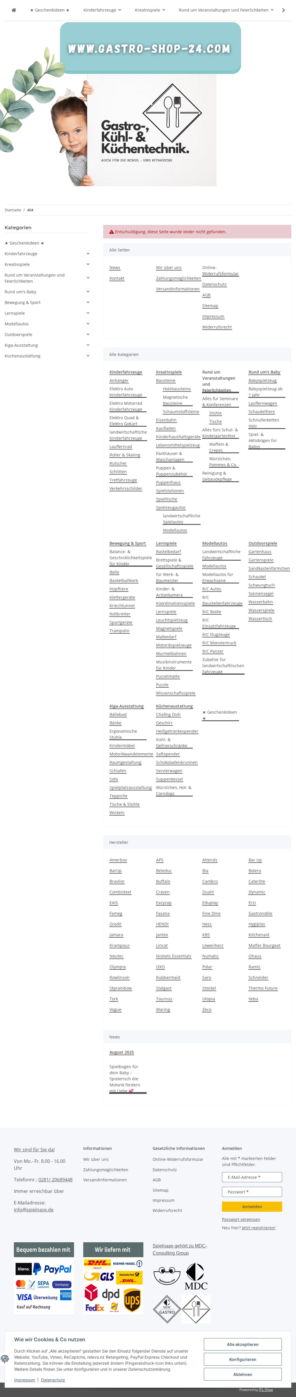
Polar (207, 966)
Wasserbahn (261, 602)
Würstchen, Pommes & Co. (223, 461)
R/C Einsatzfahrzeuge (219, 623)
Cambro (210, 881)
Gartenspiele (261, 560)
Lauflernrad (121, 446)
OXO (160, 966)
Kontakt (117, 278)
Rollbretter (120, 614)
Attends (209, 860)
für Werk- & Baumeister (167, 577)
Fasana (163, 913)
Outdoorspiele (18, 334)
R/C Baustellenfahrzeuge (222, 600)
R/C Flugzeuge (216, 634)
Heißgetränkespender (177, 731)
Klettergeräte (122, 597)
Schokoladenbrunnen (177, 762)
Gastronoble (260, 913)
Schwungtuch (262, 585)
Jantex (162, 934)
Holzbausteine (177, 388)
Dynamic (257, 892)
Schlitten (118, 471)
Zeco (206, 1009)
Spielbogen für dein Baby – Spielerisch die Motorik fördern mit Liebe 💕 (125, 1079)
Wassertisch (260, 618)
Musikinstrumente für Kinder (174, 665)
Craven (163, 892)
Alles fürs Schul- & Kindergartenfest (220, 433)
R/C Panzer (212, 651)
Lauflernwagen (263, 403)
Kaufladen (166, 428)
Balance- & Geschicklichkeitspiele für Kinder (131, 557)
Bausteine (165, 380)
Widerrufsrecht (217, 327)
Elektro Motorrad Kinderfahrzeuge (126, 406)
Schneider (258, 977)
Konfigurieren (242, 1359)
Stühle (215, 413)
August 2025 (122, 1052)
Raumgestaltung (125, 762)
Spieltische (166, 499)
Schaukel (257, 576)
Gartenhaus (260, 551)
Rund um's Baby (20, 291)
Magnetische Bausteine (175, 400)
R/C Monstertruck (219, 643)
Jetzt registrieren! (258, 1227)
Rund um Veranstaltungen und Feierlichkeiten (35, 278)
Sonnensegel (261, 593)
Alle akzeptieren (243, 1344)
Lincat (162, 945)
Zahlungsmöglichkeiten (178, 278)
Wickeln (117, 812)
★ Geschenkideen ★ (219, 715)
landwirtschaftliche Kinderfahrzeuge (128, 435)
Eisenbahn (166, 420)
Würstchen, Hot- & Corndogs (173, 790)
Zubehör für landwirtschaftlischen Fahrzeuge (223, 665)
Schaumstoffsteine (181, 411)
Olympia (118, 966)
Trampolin (120, 630)
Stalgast (163, 988)
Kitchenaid (259, 934)
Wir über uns (169, 267)
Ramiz (254, 966)
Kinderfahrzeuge (21, 253)
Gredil (115, 924)
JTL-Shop (266, 1389)
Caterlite (257, 881)
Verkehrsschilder (126, 488)
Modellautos (175, 530)
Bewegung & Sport (22, 302)
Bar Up (255, 860)
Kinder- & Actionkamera (169, 592)
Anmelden (252, 1206)
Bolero (255, 870)
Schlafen (118, 770)
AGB (206, 295)
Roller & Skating (125, 455)
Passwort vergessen (241, 1219)
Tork (114, 998)
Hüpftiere (119, 589)
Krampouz (120, 945)
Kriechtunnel (122, 605)
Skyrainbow (121, 988)
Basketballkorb (124, 580)
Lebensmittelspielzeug (178, 445)
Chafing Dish (168, 714)
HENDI (162, 924)
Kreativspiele (17, 264)
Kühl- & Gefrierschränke (171, 742)
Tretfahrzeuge (123, 480)
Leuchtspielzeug (172, 620)
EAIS (114, 902)
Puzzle (162, 684)
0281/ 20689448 (55, 1179)
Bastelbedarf (168, 551)
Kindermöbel (122, 745)
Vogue (115, 1009)
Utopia (208, 998)
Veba (253, 998)
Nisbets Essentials (173, 956)
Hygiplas (257, 924)
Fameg (116, 913)
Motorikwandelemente (131, 754)
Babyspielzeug (263, 380)
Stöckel (209, 988)
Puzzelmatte (168, 676)
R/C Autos (211, 589)
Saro (206, 977)
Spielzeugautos (171, 507)
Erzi (252, 902)
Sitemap (210, 305)
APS (159, 860)
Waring (163, 1009)
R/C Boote (211, 611)
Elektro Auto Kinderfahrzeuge (126, 392)
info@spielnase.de (33, 1209)
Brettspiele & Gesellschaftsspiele (174, 563)
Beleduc (164, 870)
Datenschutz (53, 1379)
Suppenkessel (169, 779)
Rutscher (118, 463)
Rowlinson (120, 977)
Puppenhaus (168, 482)
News (115, 267)
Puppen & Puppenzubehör (171, 471)
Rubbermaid (168, 977)
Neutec (116, 956)
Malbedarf (166, 636)
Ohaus (255, 956)
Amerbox (118, 860)
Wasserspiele (261, 610)
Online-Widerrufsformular (220, 270)
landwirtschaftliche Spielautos (181, 519)
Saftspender (168, 754)
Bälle (114, 572)
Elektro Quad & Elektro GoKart (124, 420)
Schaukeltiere (262, 411)
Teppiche (118, 796)
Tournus (164, 998)
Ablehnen (242, 1374)
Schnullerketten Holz (264, 423)
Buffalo (163, 881)
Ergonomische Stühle (123, 734)
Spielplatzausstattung (131, 787)
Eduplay (210, 902)
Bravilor (117, 881)
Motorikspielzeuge (174, 645)
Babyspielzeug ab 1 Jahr (266, 392)
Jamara (116, 934)
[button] (280, 10)
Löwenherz (212, 945)
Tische (215, 421)
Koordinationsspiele (175, 603)
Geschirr (164, 722)
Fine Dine (211, 913)
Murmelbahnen (171, 653)
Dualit (208, 892)
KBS (206, 934)
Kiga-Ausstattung (21, 345)
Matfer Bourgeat (264, 945)
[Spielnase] (14, 10)
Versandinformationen (178, 289)
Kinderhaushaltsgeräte (178, 436)
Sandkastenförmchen (269, 568)
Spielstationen (170, 490)
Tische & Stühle (125, 804)
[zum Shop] (148, 102)
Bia (205, 870)
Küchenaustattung (22, 356)
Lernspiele (166, 611)
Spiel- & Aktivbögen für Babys (263, 440)
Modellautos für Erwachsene (217, 577)
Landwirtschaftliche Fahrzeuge (221, 554)
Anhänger (119, 380)
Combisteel (120, 892)
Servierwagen (169, 770)
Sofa (114, 779)
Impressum (24, 1379)
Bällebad (118, 714)
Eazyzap (164, 902)
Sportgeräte (121, 622)
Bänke (115, 722)
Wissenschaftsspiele (175, 693)
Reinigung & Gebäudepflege (217, 476)
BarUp (116, 870)
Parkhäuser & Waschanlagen (170, 456)
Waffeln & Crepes (218, 447)
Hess (207, 924)
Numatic (210, 956)
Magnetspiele (169, 628)
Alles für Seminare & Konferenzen (220, 401)
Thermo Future (263, 988)
